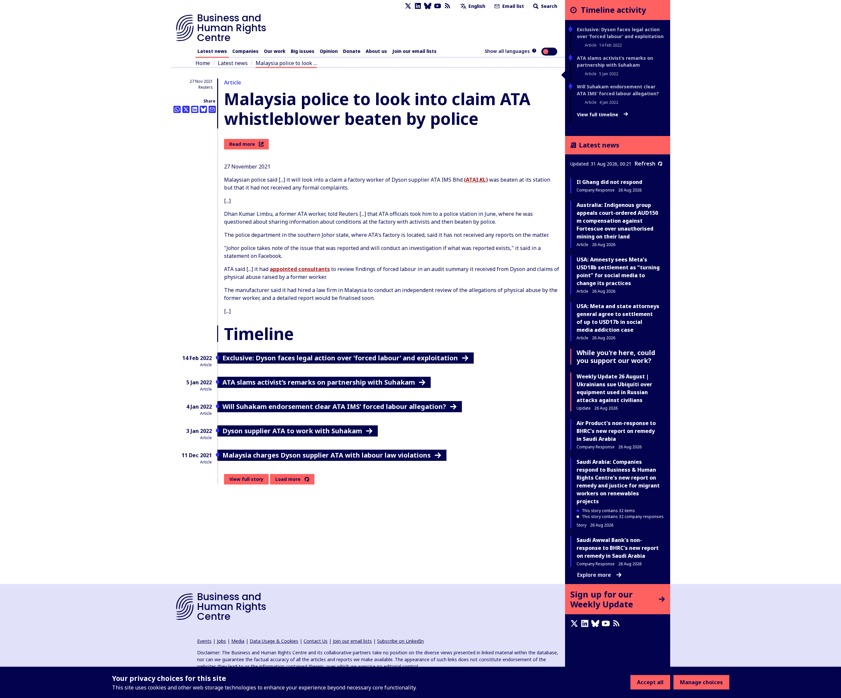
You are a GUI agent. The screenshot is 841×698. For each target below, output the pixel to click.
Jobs (221, 641)
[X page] (408, 6)
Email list (512, 6)
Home (202, 63)
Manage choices (701, 682)
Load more (288, 479)
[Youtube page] (438, 6)
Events (204, 641)
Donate (351, 51)
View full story (246, 479)
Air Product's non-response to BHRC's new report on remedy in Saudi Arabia (616, 430)
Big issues (302, 51)
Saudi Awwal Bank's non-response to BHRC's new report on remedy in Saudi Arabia (618, 547)
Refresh (645, 163)
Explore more (594, 574)
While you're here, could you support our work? (616, 356)
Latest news (212, 51)
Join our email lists (414, 51)
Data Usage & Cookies (274, 641)
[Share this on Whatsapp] (177, 109)
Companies (245, 51)
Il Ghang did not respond (609, 182)
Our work (274, 51)
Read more (242, 144)
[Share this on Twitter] (186, 109)
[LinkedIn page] (418, 6)
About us (376, 51)
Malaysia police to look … (286, 63)
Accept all (650, 682)
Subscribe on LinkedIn (400, 641)
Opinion (329, 51)
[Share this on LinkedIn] (194, 109)
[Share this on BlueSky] (203, 109)
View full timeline (598, 115)
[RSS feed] (447, 6)
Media (237, 641)
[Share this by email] (212, 109)
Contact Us (316, 641)
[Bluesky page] (428, 6)
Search (548, 6)
